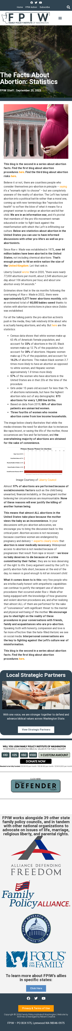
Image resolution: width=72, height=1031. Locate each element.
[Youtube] (40, 2)
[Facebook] (31, 2)
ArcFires (21, 1016)
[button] (68, 7)
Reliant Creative (47, 1016)
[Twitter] (36, 2)
